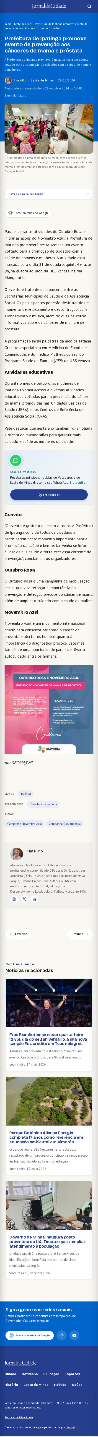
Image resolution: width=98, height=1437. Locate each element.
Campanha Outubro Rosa (65, 824)
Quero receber (49, 495)
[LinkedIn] (34, 899)
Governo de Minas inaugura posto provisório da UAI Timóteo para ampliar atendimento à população (47, 1242)
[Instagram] (14, 899)
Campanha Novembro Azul (24, 824)
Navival (70, 1427)
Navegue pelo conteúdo (26, 194)
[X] (24, 899)
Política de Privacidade (19, 1417)
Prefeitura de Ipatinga (43, 804)
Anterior (21, 934)
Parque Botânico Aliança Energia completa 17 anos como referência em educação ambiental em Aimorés (46, 1137)
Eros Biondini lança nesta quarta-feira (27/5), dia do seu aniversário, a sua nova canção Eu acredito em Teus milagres (48, 1039)
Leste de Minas (23, 24)
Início (8, 24)
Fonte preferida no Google (32, 1335)
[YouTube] (74, 1335)
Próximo (77, 934)
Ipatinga (26, 794)
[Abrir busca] (89, 6)
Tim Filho (20, 80)
